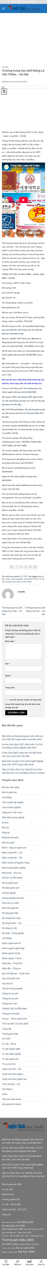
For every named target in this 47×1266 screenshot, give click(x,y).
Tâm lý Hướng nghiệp (12, 988)
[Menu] (3, 8)
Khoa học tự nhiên (10, 903)
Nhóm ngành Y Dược (12, 958)
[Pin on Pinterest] (30, 567)
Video (4, 1094)
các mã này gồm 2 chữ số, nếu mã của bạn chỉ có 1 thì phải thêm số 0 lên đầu (23, 413)
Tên (7, 664)
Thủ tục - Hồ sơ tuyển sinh (15, 1236)
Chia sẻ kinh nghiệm (11, 807)
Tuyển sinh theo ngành (12, 1074)
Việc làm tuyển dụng (11, 1099)
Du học (5, 822)
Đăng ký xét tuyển (10, 837)
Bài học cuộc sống (10, 787)
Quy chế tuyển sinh (11, 978)
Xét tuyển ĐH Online (11, 1104)
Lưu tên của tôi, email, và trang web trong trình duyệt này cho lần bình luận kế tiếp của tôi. (23, 704)
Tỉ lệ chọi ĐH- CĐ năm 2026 (15, 1024)
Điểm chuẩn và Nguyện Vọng (15, 863)
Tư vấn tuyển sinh (10, 1059)
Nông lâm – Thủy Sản (12, 963)
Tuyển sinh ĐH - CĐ (29, 1244)
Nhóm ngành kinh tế (11, 943)
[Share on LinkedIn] (35, 567)
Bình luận (10, 641)
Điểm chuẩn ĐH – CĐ (12, 853)
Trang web (9, 688)
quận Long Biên (17, 579)
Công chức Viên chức (12, 812)
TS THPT (5, 67)
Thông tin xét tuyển (11, 1014)
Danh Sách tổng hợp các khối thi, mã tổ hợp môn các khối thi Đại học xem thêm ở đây (23, 330)
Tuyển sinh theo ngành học (14, 1079)
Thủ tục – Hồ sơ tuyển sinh (14, 1019)
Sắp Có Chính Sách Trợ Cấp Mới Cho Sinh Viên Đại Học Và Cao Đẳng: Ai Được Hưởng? (23, 771)
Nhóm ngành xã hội (11, 953)
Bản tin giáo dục (9, 792)
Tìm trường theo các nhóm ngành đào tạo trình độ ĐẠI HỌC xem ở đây (23, 355)
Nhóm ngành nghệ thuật (13, 948)
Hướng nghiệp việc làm (13, 898)
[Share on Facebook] (16, 567)
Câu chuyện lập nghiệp (13, 802)
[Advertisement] (23, 37)
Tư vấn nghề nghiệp (11, 1054)
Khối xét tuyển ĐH (10, 908)
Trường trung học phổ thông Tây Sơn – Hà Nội (35, 611)
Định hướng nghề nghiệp (13, 868)
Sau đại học (7, 983)
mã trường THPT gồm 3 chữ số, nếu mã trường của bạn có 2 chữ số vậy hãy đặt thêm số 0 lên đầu (23, 401)
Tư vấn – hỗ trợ (9, 1044)
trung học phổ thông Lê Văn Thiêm (18, 582)
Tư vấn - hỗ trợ (8, 1248)
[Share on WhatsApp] (12, 567)
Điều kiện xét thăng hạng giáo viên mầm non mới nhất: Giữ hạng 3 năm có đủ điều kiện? (22, 738)
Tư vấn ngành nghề (11, 1049)
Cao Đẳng (6, 797)
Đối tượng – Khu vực (12, 873)
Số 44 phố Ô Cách (31, 579)
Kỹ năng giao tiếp (10, 913)
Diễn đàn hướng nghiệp (13, 817)
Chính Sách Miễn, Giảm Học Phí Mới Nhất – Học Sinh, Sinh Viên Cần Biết (22, 754)
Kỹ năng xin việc (9, 928)
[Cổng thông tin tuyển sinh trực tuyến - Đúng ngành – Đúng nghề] (24, 9)
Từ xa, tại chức (9, 1064)
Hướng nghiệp (9, 893)
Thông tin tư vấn (9, 1004)
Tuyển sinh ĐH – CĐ (11, 1069)
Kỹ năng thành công (11, 918)
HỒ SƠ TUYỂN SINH (12, 878)
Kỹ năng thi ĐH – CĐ (11, 923)
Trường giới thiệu (10, 1034)
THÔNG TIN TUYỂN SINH (14, 1009)
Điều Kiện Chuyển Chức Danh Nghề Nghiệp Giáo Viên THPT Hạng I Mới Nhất (22, 763)
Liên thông (7, 938)
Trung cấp (6, 1029)
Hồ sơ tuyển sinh (10, 883)
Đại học (5, 827)
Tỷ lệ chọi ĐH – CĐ (11, 1084)
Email (8, 676)
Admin (24, 82)
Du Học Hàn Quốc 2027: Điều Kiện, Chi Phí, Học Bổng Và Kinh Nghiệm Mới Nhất (22, 746)
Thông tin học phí (10, 993)
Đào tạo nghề (8, 843)
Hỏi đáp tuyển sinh (10, 888)
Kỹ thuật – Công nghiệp (13, 933)
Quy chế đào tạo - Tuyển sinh (16, 1232)
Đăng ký (6, 832)
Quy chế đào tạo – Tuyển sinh (16, 973)
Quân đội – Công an (11, 968)
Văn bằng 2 (7, 1089)
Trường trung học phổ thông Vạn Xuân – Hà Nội (12, 611)
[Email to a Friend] (26, 567)
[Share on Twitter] (21, 567)
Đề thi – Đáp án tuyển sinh (14, 848)
